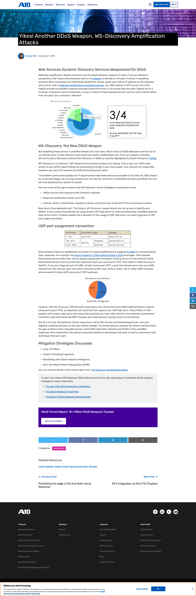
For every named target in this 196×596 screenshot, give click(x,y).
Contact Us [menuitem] (92, 5)
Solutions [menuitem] (49, 5)
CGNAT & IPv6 (24, 557)
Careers (103, 535)
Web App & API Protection (29, 540)
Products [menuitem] (39, 5)
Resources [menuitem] (60, 5)
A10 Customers (106, 546)
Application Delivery (26, 529)
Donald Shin (31, 56)
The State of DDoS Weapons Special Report (68, 396)
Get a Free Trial (161, 4)
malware (96, 78)
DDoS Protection (25, 535)
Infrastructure (65, 535)
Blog (102, 557)
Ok (158, 589)
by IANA (131, 251)
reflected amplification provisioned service (81, 85)
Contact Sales (146, 529)
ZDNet (153, 158)
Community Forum (148, 546)
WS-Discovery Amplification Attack (110, 370)
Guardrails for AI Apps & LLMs (30, 546)
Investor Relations (107, 551)
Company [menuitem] (81, 5)
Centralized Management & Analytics (34, 567)
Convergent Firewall (26, 562)
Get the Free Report (53, 421)
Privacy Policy (35, 594)
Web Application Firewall (28, 551)
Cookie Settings (142, 589)
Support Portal (147, 535)
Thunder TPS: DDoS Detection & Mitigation (68, 386)
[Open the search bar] (150, 4)
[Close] (192, 588)
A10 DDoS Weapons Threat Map (62, 391)
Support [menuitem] (71, 5)
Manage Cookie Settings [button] (151, 551)
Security (62, 529)
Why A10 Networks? (108, 529)
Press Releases (106, 540)
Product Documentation (151, 540)
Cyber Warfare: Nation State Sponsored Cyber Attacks (67, 466)
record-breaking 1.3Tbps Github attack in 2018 (99, 255)
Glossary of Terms (107, 562)
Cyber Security (59, 448)
